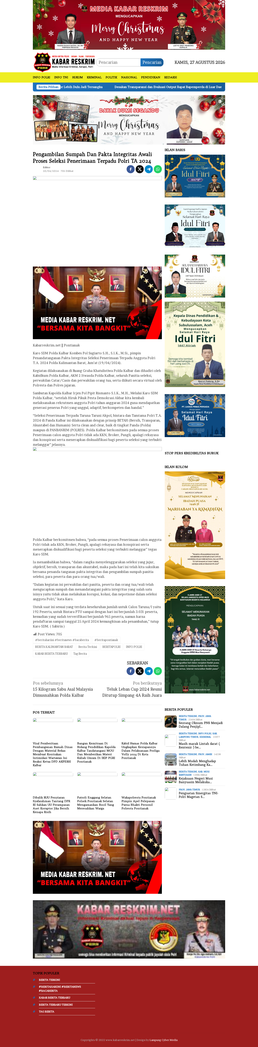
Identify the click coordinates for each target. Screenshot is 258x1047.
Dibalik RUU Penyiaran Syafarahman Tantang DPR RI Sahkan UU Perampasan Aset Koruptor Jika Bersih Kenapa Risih (51, 805)
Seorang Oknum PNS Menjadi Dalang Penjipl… (201, 724)
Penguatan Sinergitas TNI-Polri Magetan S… (198, 795)
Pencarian (152, 62)
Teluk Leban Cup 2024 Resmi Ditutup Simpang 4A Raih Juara (132, 689)
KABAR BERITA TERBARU (51, 653)
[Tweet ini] (140, 169)
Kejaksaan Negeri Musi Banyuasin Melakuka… (196, 780)
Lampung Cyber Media (164, 1040)
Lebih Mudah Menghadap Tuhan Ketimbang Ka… (197, 763)
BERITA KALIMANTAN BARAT (54, 646)
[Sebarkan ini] (131, 169)
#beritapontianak (106, 640)
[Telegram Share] (149, 169)
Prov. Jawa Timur (189, 789)
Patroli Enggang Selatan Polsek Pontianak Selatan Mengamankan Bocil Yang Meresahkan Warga (95, 803)
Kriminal (205, 736)
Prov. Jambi (205, 754)
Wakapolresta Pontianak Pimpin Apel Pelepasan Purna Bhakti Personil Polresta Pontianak (139, 803)
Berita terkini (188, 716)
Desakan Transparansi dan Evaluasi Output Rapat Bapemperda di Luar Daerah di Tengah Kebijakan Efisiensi (127, 87)
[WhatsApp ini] (158, 169)
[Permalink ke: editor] (37, 168)
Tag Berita (80, 653)
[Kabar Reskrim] (64, 62)
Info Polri (204, 733)
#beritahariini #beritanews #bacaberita (62, 640)
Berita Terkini (87, 646)
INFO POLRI (134, 646)
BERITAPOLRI (111, 646)
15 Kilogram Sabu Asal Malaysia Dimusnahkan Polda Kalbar (63, 689)
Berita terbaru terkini (56, 1004)
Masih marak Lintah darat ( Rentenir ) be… (199, 745)
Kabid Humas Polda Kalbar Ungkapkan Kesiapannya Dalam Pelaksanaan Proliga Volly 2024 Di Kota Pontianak (140, 751)
